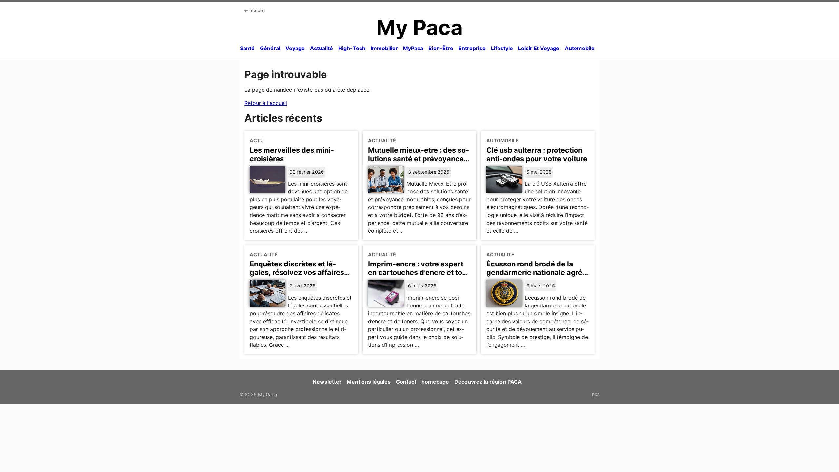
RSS (596, 394)
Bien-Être (440, 48)
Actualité (321, 48)
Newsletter (327, 381)
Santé (247, 48)
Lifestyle (502, 48)
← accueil (254, 10)
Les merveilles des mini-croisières (292, 154)
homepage (435, 381)
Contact (406, 381)
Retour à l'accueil (265, 103)
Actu (257, 140)
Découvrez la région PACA (488, 381)
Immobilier (384, 48)
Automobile (580, 48)
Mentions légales (369, 381)
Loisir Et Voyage (538, 48)
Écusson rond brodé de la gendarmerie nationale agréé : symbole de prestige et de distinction (536, 277)
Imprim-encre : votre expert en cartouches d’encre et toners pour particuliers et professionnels (416, 277)
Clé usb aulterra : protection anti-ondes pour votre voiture (536, 154)
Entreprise (472, 48)
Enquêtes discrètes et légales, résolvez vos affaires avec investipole (297, 272)
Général (270, 48)
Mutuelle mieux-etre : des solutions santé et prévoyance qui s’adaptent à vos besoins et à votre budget (418, 163)
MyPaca (413, 48)
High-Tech (351, 48)
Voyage (295, 48)
